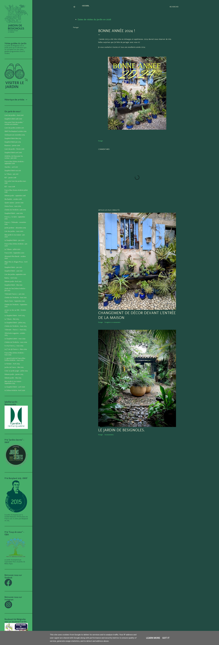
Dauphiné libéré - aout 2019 (14, 213)
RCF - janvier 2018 (10, 178)
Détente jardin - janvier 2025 (14, 374)
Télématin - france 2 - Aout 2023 (15, 330)
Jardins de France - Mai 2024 (14, 367)
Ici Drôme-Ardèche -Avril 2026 (15, 390)
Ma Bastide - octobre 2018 (13, 199)
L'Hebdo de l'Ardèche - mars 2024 (16, 342)
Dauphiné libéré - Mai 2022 (13, 285)
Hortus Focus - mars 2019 (13, 206)
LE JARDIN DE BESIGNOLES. (121, 430)
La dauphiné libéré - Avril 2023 (15, 316)
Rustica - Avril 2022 (11, 278)
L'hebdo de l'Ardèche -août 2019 (15, 210)
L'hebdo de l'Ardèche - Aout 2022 (16, 298)
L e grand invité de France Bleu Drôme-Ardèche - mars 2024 (15, 359)
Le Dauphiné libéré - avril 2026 (15, 387)
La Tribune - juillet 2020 (12, 249)
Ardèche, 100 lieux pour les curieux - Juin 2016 (14, 157)
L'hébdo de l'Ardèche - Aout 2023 (16, 326)
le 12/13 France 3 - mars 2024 (14, 346)
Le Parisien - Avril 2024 (12, 364)
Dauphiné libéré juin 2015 (13, 142)
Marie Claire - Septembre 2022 (15, 301)
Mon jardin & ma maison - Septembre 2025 (13, 382)
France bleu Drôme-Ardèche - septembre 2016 (15, 162)
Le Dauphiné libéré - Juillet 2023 (15, 323)
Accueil (85, 6)
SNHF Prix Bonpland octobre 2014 (15, 131)
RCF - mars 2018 (10, 187)
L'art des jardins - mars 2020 (14, 231)
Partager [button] (76, 27)
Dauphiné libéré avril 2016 (13, 153)
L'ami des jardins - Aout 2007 (14, 115)
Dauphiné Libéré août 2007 (13, 119)
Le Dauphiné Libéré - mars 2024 (15, 339)
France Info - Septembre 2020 (14, 253)
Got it (166, 638)
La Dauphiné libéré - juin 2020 (14, 240)
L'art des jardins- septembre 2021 (15, 274)
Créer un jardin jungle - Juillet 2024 (16, 371)
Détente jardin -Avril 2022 (13, 281)
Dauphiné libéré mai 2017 (13, 171)
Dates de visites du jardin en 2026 (94, 19)
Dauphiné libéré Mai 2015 (13, 138)
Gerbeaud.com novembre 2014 (15, 135)
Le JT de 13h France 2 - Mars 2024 (16, 349)
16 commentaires (109, 435)
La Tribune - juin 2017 (11, 174)
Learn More (153, 638)
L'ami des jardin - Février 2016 (14, 149)
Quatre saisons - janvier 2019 (14, 203)
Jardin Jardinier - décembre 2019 (15, 228)
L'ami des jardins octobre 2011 (14, 128)
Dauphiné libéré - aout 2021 (13, 271)
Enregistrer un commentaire (112, 322)
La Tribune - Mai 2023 (12, 319)
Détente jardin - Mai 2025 (13, 378)
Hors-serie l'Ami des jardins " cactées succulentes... (14, 123)
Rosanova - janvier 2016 (12, 145)
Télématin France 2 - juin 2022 (15, 294)
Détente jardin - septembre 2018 (15, 196)
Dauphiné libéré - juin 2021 (13, 267)
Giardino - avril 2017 (11, 167)
